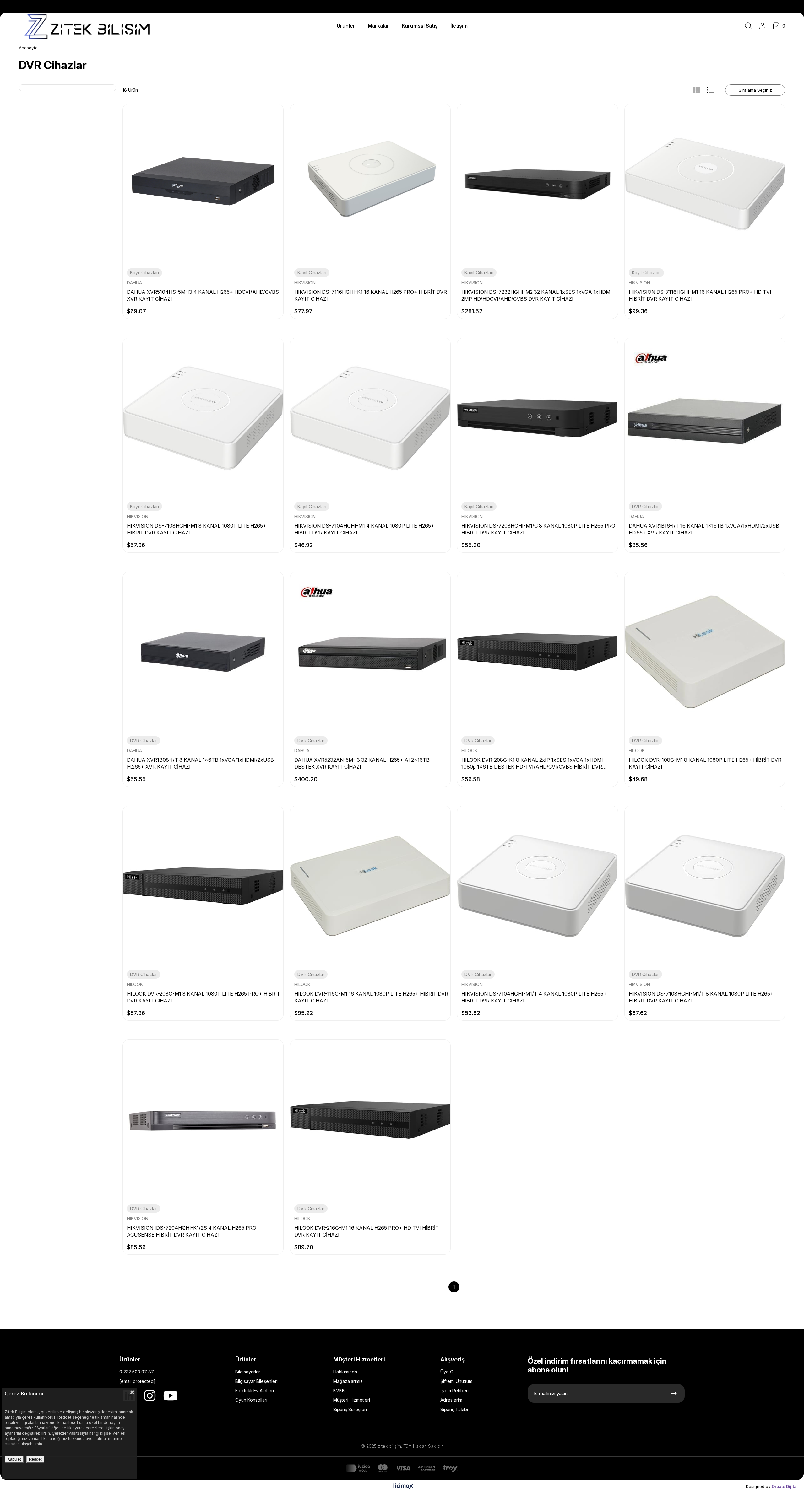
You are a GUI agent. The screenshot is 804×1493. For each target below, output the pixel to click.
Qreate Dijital (785, 1486)
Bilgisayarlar (247, 1371)
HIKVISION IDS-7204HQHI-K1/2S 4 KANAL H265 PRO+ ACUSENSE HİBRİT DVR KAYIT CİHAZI (193, 1231)
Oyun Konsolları (251, 1400)
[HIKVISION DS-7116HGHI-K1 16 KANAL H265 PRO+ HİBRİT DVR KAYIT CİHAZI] (370, 184)
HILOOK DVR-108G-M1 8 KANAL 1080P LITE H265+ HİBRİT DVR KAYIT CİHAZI (705, 763)
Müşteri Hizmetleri (351, 1400)
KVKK (339, 1390)
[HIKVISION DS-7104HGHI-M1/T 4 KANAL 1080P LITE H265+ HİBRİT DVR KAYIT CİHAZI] (537, 886)
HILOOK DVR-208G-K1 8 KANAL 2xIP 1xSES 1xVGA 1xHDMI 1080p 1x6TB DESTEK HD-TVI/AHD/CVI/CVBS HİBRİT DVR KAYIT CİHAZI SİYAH (532, 763)
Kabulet (14, 1459)
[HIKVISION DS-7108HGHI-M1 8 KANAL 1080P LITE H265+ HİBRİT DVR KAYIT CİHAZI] (203, 418)
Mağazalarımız (348, 1381)
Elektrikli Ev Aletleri (254, 1390)
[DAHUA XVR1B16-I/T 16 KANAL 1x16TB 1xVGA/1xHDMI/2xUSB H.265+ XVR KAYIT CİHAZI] (705, 418)
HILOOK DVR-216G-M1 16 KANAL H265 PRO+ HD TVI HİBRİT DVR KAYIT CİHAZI (366, 1231)
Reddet (35, 1459)
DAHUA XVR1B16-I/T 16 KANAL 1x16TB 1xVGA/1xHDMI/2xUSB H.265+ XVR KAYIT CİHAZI (704, 529)
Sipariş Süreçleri (350, 1409)
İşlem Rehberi (454, 1390)
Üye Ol (447, 1371)
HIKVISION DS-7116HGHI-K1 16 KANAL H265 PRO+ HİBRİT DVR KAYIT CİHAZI (370, 295)
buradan (13, 1444)
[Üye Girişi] (762, 25)
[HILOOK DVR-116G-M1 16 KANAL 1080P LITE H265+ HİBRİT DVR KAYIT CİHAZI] (370, 886)
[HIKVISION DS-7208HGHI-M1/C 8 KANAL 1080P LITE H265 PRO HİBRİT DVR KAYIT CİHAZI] (537, 418)
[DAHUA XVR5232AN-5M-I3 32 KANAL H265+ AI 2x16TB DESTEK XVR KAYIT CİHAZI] (370, 652)
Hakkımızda (345, 1371)
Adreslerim (451, 1400)
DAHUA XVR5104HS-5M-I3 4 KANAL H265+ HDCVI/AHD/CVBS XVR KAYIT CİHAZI (203, 295)
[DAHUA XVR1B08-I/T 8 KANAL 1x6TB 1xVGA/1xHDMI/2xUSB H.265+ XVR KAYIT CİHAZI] (203, 652)
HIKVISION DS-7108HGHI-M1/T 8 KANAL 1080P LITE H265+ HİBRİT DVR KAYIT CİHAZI (701, 997)
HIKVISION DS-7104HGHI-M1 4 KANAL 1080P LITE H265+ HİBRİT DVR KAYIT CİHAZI (364, 529)
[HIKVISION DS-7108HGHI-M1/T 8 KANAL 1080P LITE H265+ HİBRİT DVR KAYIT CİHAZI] (705, 886)
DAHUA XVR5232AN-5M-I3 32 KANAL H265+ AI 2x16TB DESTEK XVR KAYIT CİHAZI (362, 763)
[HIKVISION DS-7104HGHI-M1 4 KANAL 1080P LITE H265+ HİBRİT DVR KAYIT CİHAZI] (370, 418)
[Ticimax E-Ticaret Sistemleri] (402, 1487)
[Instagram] (149, 1395)
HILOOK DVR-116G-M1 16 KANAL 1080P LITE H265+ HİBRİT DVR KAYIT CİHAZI (371, 997)
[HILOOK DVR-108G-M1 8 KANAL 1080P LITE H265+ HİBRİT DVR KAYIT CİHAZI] (705, 652)
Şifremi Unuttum (456, 1381)
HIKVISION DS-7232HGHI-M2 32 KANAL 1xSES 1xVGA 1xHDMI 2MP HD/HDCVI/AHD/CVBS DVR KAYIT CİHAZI (536, 295)
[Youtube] (170, 1395)
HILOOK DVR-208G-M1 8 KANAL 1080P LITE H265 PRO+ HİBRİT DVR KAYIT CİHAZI (203, 997)
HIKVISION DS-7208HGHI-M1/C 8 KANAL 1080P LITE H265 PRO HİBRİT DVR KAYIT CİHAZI (538, 529)
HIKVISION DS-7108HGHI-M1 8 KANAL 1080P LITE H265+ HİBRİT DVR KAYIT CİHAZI (196, 529)
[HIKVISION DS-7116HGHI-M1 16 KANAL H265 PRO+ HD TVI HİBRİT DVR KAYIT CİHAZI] (705, 184)
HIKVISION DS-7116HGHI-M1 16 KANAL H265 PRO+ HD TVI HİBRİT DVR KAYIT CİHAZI (700, 295)
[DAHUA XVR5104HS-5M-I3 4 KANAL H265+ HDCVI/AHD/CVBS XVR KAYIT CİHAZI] (203, 184)
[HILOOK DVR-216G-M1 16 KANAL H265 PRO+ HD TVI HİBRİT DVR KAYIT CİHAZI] (370, 1120)
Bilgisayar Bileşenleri (256, 1381)
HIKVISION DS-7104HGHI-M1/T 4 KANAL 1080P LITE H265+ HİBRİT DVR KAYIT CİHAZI (534, 997)
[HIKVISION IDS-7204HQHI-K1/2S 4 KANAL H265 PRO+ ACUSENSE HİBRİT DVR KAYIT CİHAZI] (203, 1120)
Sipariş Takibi (454, 1409)
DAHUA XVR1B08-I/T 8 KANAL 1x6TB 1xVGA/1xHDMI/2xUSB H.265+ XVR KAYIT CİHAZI (200, 763)
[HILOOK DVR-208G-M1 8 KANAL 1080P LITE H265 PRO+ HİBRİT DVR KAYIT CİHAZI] (203, 886)
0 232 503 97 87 (136, 1371)
